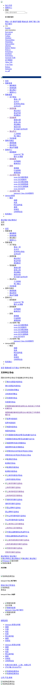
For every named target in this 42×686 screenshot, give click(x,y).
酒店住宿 (17, 127)
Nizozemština (9, 40)
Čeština (7, 36)
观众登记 (17, 111)
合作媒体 (17, 161)
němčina (8, 46)
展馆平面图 (16, 22)
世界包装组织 (10, 423)
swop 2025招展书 (20, 179)
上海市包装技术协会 (13, 479)
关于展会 (12, 97)
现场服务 (12, 117)
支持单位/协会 (19, 104)
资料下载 (32, 22)
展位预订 (12, 90)
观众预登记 (12, 220)
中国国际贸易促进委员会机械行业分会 (19, 439)
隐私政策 (4, 621)
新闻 (11, 166)
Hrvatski (8, 34)
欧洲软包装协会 (11, 471)
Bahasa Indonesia (8, 68)
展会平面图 (13, 147)
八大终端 (17, 134)
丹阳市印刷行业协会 (13, 552)
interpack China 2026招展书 (24, 193)
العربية (7, 71)
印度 (7, 634)
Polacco (8, 50)
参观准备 (12, 108)
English (7, 28)
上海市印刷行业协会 (13, 487)
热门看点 (17, 136)
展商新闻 (17, 173)
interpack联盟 (10, 196)
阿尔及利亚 (18, 205)
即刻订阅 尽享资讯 (8, 585)
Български (9, 32)
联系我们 (8, 214)
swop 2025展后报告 (21, 182)
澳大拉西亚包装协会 (13, 386)
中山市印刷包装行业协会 (14, 520)
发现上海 (17, 122)
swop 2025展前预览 (21, 177)
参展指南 (12, 88)
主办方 (16, 101)
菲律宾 (16, 209)
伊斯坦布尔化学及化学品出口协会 (18, 455)
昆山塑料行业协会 (12, 512)
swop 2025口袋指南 (21, 186)
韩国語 (9, 60)
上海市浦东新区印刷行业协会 (16, 544)
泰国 (15, 207)
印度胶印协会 (10, 402)
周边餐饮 (17, 124)
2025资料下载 (14, 175)
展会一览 (8, 22)
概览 (11, 198)
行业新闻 (17, 170)
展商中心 (12, 92)
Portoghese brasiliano (9, 53)
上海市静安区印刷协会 (13, 495)
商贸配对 (17, 115)
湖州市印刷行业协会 (13, 504)
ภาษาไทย (8, 64)
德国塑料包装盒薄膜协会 (14, 447)
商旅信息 (25, 22)
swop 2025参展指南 (21, 184)
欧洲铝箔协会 (10, 463)
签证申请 (17, 113)
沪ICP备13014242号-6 (13, 667)
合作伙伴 (17, 106)
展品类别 (12, 145)
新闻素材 (12, 152)
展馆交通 (17, 120)
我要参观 (8, 95)
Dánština (8, 38)
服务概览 (12, 85)
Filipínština (9, 42)
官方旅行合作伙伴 (21, 129)
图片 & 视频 (18, 157)
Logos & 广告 (19, 154)
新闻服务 (12, 159)
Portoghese (9, 56)
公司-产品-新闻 (6, 677)
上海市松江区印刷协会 (13, 528)
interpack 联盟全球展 (12, 625)
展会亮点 (12, 131)
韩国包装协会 (10, 431)
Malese (13, 48)
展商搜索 (12, 143)
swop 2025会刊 (19, 189)
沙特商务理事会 (11, 394)
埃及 (15, 202)
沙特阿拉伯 (18, 212)
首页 (7, 81)
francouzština (9, 44)
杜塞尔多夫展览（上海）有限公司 (18, 665)
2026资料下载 (14, 191)
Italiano (7, 48)
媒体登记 (17, 163)
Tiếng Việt (8, 62)
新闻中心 (8, 150)
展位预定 (4, 220)
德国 (15, 200)
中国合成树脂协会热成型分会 (16, 536)
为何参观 (12, 138)
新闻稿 (16, 168)
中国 (7, 629)
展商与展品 (9, 140)
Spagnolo (8, 58)
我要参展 (8, 83)
